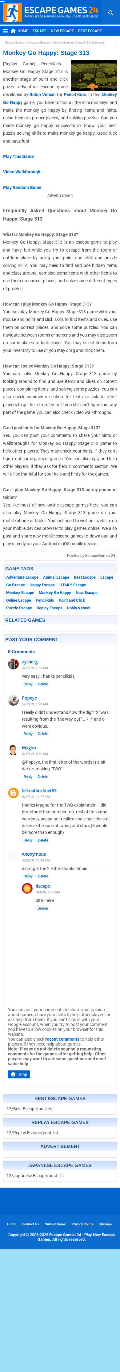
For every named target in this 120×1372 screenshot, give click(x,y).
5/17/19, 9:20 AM (35, 704)
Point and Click (72, 600)
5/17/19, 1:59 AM (35, 668)
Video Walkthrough (21, 171)
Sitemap (105, 1224)
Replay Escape (49, 608)
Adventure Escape (38, 42)
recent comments (62, 1039)
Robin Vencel (43, 94)
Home (23, 31)
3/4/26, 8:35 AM (48, 892)
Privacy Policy (82, 1224)
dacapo (43, 886)
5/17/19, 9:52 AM (35, 754)
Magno (29, 747)
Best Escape (90, 31)
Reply (28, 684)
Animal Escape (56, 577)
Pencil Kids (75, 94)
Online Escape (18, 600)
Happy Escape (42, 585)
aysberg (30, 662)
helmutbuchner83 (39, 790)
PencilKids (45, 600)
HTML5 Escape (72, 585)
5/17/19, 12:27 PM (36, 797)
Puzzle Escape (19, 608)
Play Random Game (22, 187)
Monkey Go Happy (55, 592)
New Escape (62, 31)
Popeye (29, 698)
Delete (43, 684)
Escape (39, 31)
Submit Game (55, 1224)
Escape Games (14, 42)
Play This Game (18, 156)
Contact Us (30, 1224)
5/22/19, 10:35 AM (36, 860)
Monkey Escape (20, 592)
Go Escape (15, 585)
